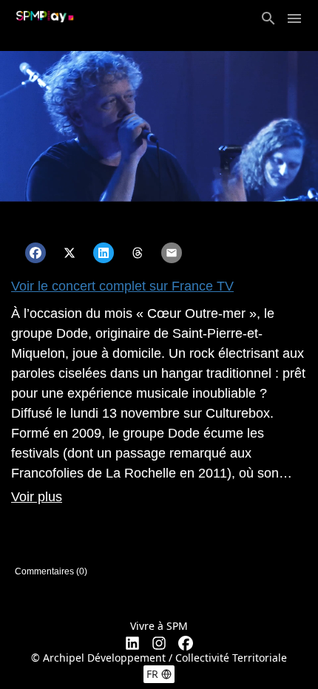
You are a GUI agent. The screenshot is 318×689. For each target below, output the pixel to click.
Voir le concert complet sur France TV (122, 286)
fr (152, 674)
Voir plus (36, 496)
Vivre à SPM (159, 626)
